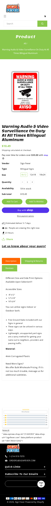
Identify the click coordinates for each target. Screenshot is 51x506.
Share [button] (9, 239)
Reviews (9, 268)
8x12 (24, 174)
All (25, 43)
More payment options (25, 216)
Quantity (6, 182)
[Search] (42, 24)
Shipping (6, 150)
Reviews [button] (5, 430)
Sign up (41, 484)
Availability (8, 188)
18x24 (42, 174)
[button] (5, 16)
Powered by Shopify (34, 502)
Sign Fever (25, 163)
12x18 (33, 174)
